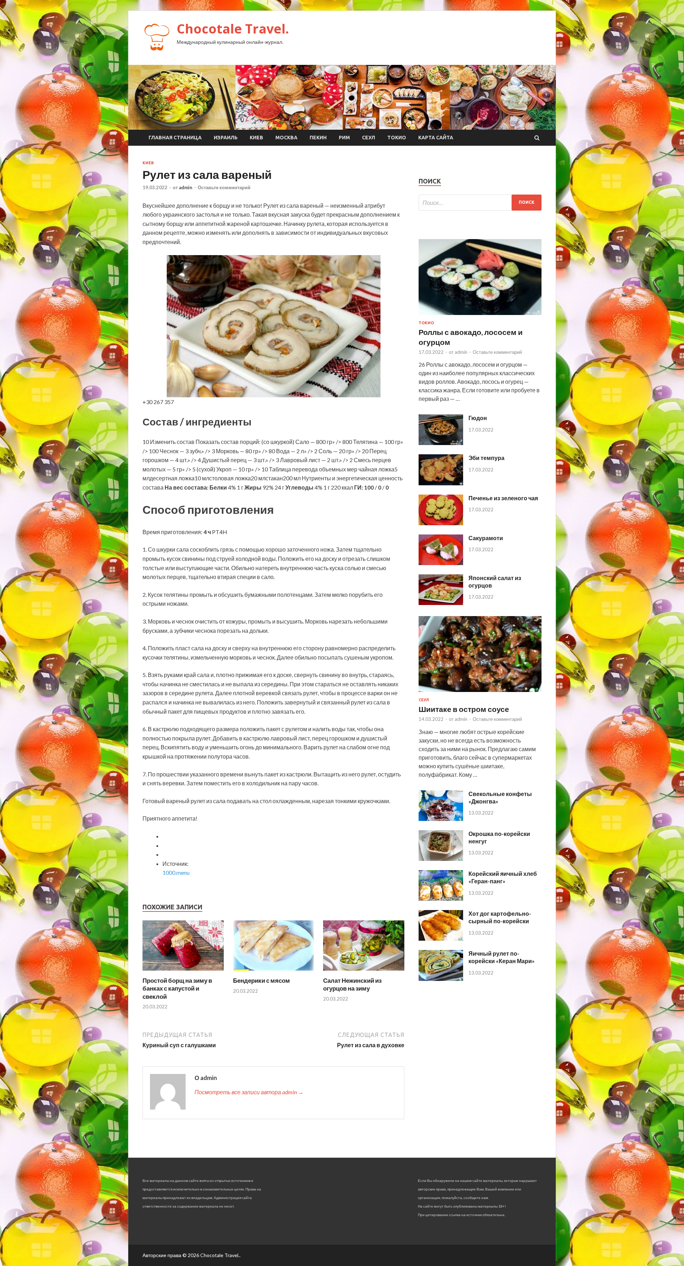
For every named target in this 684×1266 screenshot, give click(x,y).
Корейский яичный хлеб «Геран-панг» (502, 877)
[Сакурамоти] (441, 562)
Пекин (318, 137)
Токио (396, 137)
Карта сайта (435, 137)
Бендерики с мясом (261, 980)
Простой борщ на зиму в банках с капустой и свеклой (177, 988)
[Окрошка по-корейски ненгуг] (441, 858)
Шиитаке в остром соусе (464, 708)
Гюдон (477, 417)
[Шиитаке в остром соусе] (480, 693)
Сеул (368, 137)
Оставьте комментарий (224, 187)
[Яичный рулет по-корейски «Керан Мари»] (441, 978)
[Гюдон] (441, 442)
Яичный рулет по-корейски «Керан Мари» (501, 957)
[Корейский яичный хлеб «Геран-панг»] (441, 898)
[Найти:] (480, 203)
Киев (256, 137)
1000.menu (176, 872)
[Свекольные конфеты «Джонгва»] (441, 818)
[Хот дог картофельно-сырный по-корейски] (441, 938)
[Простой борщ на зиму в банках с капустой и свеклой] (183, 972)
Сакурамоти (485, 537)
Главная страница (175, 137)
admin (185, 187)
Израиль (226, 137)
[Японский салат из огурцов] (441, 602)
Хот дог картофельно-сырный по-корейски (499, 917)
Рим (344, 137)
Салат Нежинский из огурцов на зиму (352, 984)
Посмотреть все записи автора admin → (249, 1092)
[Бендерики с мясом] (273, 972)
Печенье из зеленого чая (503, 498)
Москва (286, 137)
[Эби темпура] (441, 483)
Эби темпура (486, 457)
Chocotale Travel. (233, 28)
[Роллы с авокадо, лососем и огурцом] (480, 316)
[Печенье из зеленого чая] (441, 523)
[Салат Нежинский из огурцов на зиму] (363, 972)
